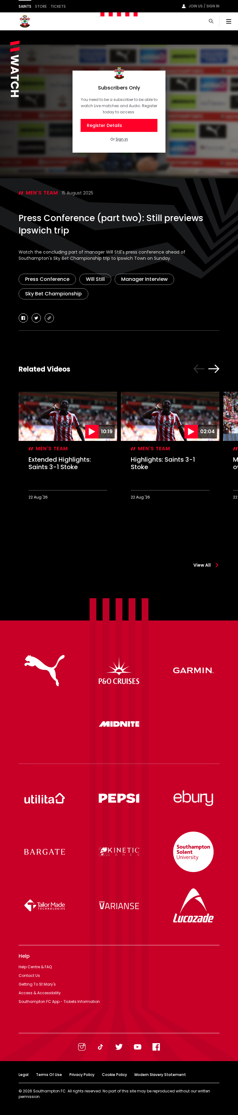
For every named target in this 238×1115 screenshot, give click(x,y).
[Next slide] (213, 368)
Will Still (95, 279)
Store (41, 6)
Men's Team (42, 192)
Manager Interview (144, 279)
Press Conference (47, 279)
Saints (25, 6)
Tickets (58, 6)
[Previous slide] (199, 368)
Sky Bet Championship (53, 293)
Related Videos (44, 369)
